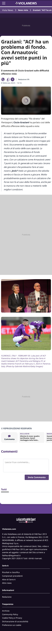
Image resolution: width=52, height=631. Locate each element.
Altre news (7, 583)
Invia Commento (37, 477)
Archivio (5, 610)
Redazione (6, 597)
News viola (23, 10)
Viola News (7, 10)
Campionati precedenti (12, 576)
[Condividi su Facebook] (8, 79)
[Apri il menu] (3, 3)
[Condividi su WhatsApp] (3, 79)
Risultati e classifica (11, 572)
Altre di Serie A (8, 579)
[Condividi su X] (12, 79)
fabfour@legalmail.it (11, 555)
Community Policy (10, 614)
